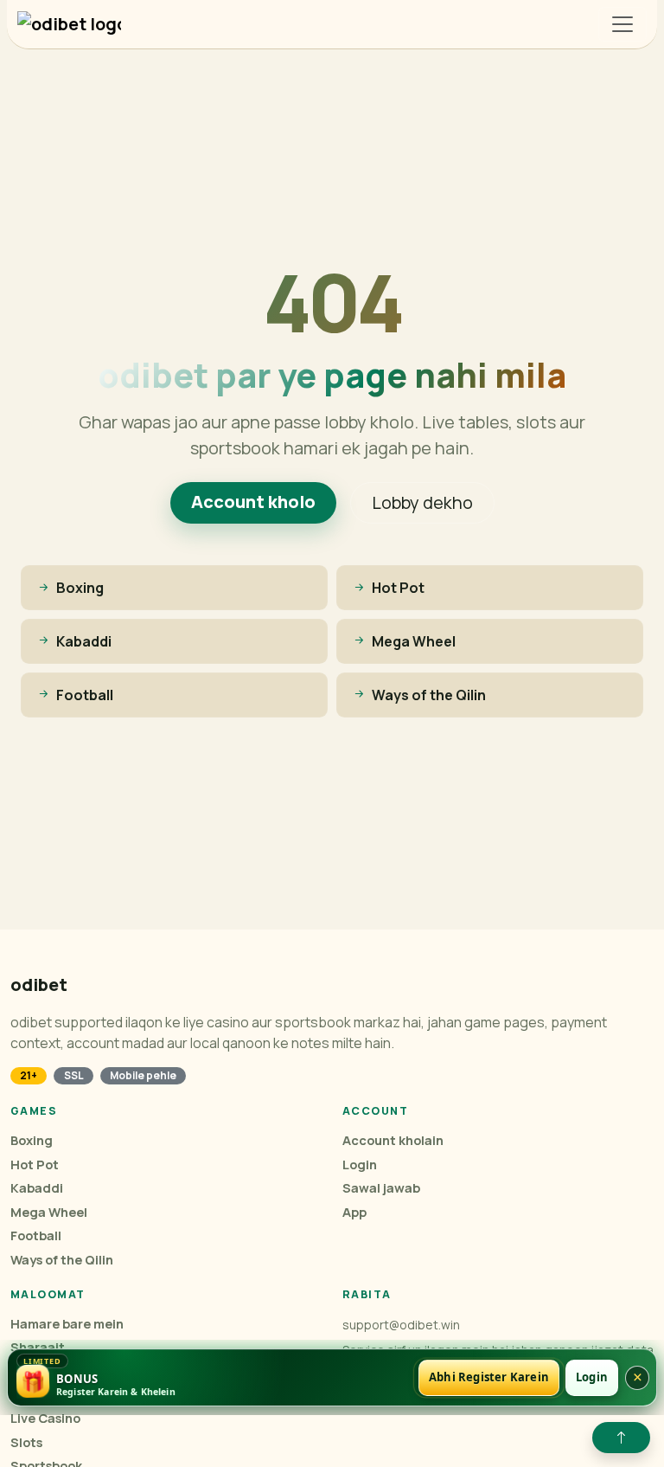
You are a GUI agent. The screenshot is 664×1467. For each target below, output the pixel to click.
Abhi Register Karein (489, 1377)
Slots (26, 1442)
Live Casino (45, 1418)
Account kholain (393, 1140)
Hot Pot (34, 1164)
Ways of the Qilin (61, 1259)
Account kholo (253, 501)
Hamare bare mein (67, 1324)
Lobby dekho (422, 502)
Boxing (31, 1140)
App (354, 1212)
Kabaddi (36, 1188)
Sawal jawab (381, 1188)
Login (359, 1164)
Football (35, 1235)
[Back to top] (621, 1437)
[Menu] (622, 24)
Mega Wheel (48, 1212)
